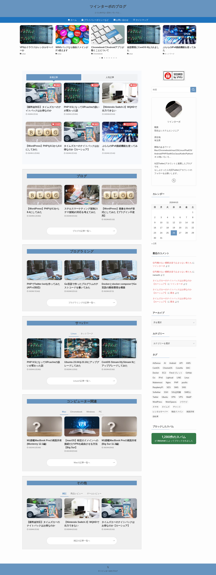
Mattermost (157, 382)
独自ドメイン (177, 412)
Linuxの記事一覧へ (82, 381)
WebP (188, 397)
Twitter (155, 397)
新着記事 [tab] (54, 77)
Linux (187, 378)
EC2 (164, 373)
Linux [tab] (74, 333)
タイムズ (166, 407)
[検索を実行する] (193, 89)
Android (172, 363)
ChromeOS (167, 368)
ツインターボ (159, 266)
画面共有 (190, 412)
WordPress (157, 402)
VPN (173, 397)
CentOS (156, 368)
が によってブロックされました (175, 439)
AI (165, 363)
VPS (181, 397)
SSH (166, 392)
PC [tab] (100, 412)
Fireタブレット (175, 373)
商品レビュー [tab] (77, 493)
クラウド (184, 402)
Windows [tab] (90, 412)
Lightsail (169, 378)
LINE (179, 378)
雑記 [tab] (64, 493)
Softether (156, 392)
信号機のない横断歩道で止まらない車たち (172, 263)
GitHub (189, 373)
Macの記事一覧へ (82, 462)
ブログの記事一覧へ (82, 231)
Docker (156, 373)
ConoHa (179, 368)
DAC (188, 368)
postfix (184, 382)
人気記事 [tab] (110, 77)
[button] (99, 57)
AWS (188, 363)
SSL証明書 (176, 392)
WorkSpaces (171, 402)
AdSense (156, 363)
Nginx (168, 382)
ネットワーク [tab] (87, 333)
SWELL (187, 392)
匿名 (172, 293)
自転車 (155, 416)
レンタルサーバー (160, 412)
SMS (176, 387)
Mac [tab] (64, 412)
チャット (177, 407)
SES (169, 387)
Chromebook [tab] (76, 412)
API (181, 363)
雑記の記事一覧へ (82, 540)
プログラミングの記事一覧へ (81, 302)
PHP (176, 382)
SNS (184, 387)
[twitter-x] (174, 180)
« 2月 (153, 243)
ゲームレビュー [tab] (94, 493)
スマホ (155, 407)
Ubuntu (165, 397)
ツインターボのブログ (108, 6)
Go (154, 378)
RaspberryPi (158, 387)
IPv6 (161, 378)
